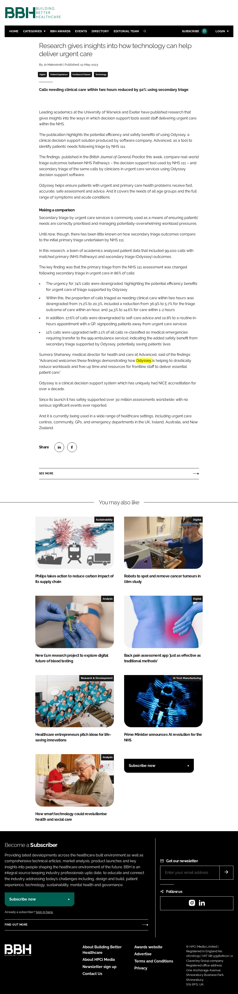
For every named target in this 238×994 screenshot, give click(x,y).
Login (220, 31)
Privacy (140, 968)
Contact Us (92, 973)
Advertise (143, 954)
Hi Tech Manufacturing (187, 678)
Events (81, 31)
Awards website (148, 947)
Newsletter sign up (99, 967)
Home (13, 31)
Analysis (107, 598)
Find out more (16, 924)
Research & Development (96, 678)
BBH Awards (60, 31)
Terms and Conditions (153, 961)
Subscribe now (142, 765)
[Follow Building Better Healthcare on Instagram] (192, 904)
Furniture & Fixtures (81, 74)
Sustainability (104, 519)
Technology (101, 74)
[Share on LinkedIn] (59, 447)
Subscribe (190, 31)
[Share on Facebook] (72, 447)
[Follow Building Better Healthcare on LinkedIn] (201, 904)
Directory (100, 31)
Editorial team (126, 31)
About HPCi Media (99, 959)
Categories (32, 31)
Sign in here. (44, 912)
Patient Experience (59, 74)
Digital (43, 74)
